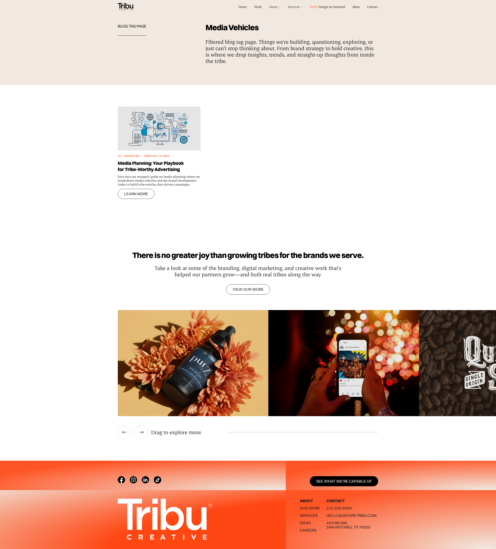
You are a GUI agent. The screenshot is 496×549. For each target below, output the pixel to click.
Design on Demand (327, 7)
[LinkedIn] (145, 480)
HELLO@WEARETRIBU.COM (351, 515)
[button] (275, 7)
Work (258, 7)
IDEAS (305, 522)
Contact (372, 7)
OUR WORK (310, 508)
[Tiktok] (157, 480)
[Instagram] (133, 480)
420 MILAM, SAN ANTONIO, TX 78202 (348, 524)
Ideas (356, 7)
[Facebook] (121, 480)
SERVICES (309, 515)
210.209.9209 (339, 508)
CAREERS (308, 530)
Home (243, 7)
